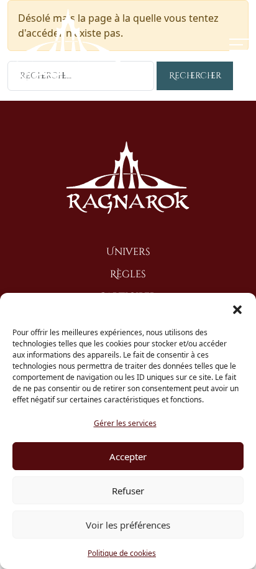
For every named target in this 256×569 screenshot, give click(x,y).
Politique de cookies (122, 553)
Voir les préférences (128, 525)
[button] (237, 308)
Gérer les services (125, 423)
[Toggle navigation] (239, 45)
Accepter (128, 456)
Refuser (128, 490)
